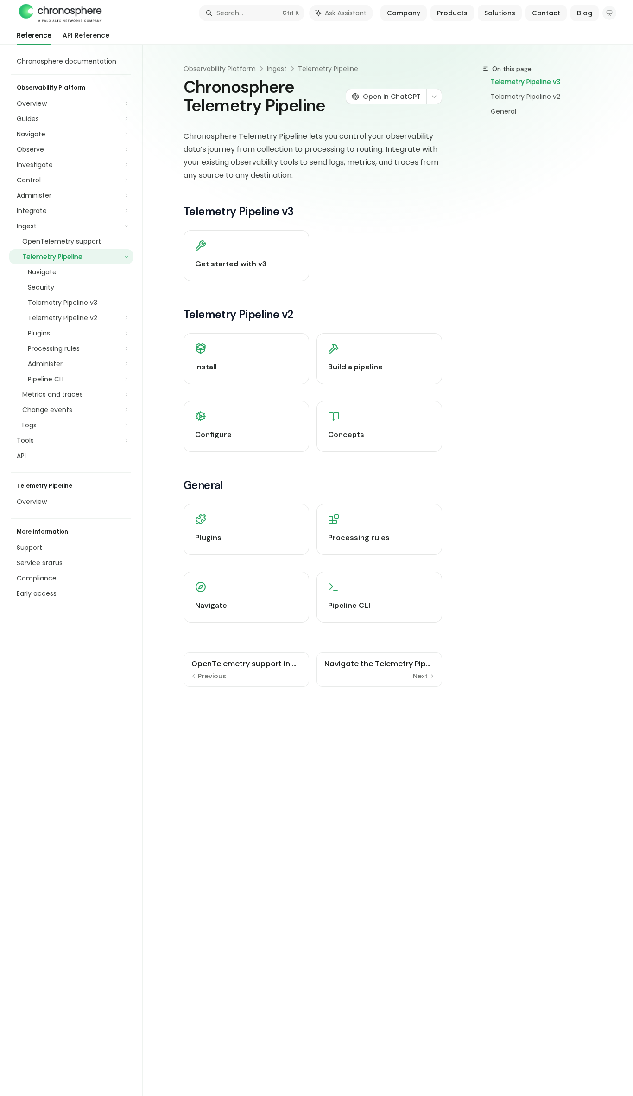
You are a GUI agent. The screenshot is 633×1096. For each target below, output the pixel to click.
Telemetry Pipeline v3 (525, 81)
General (503, 111)
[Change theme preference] (609, 13)
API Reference (86, 35)
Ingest (277, 68)
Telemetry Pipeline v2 (525, 96)
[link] (246, 255)
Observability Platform (220, 68)
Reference (34, 35)
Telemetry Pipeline (328, 68)
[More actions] (434, 96)
